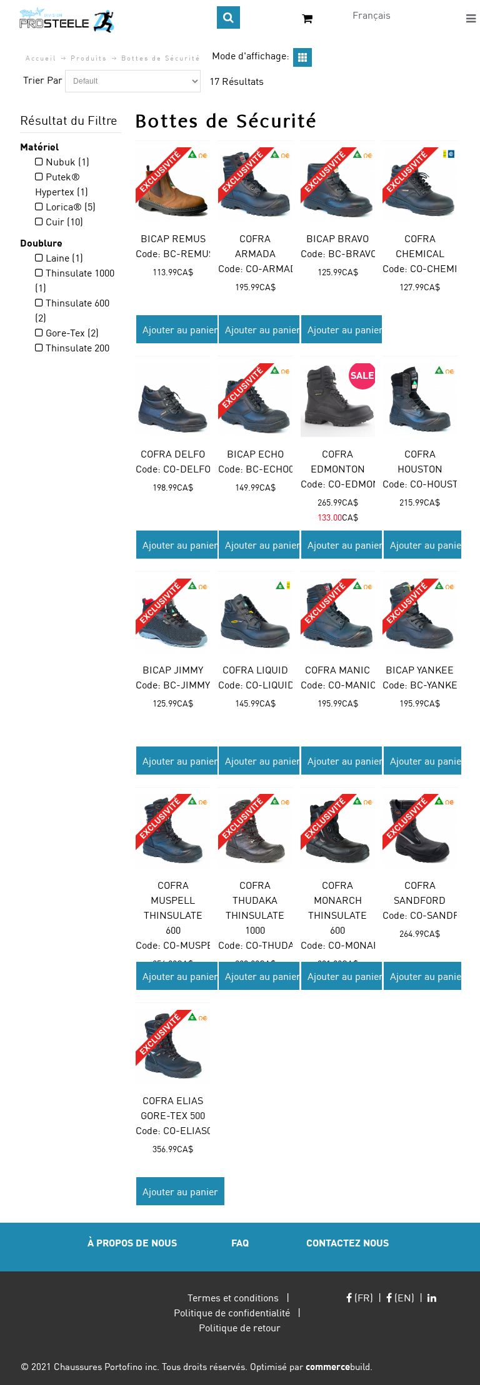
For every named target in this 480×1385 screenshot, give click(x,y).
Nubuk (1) (66, 161)
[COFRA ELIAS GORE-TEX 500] (173, 1047)
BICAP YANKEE (420, 669)
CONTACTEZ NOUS (347, 1242)
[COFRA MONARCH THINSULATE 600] (338, 831)
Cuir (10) (63, 221)
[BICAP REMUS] (173, 184)
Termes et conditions (233, 1297)
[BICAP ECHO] (255, 400)
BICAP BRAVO (337, 238)
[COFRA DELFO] (173, 400)
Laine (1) (63, 257)
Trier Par (42, 79)
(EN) (403, 1297)
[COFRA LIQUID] (255, 616)
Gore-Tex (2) (71, 332)
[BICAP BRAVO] (338, 184)
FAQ (240, 1242)
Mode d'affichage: (250, 55)
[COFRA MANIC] (338, 616)
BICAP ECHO (255, 453)
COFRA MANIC (337, 669)
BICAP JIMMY (172, 669)
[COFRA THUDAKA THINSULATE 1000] (255, 831)
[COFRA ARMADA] (255, 184)
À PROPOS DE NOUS (132, 1242)
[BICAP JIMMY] (173, 616)
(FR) (362, 1297)
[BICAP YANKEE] (419, 616)
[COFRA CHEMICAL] (419, 184)
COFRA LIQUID (255, 669)
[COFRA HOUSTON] (419, 400)
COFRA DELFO (173, 453)
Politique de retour (240, 1327)
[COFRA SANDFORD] (419, 831)
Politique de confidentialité (232, 1312)
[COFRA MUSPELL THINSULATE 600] (173, 831)
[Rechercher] (228, 17)
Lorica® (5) (69, 206)
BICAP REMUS (173, 238)
